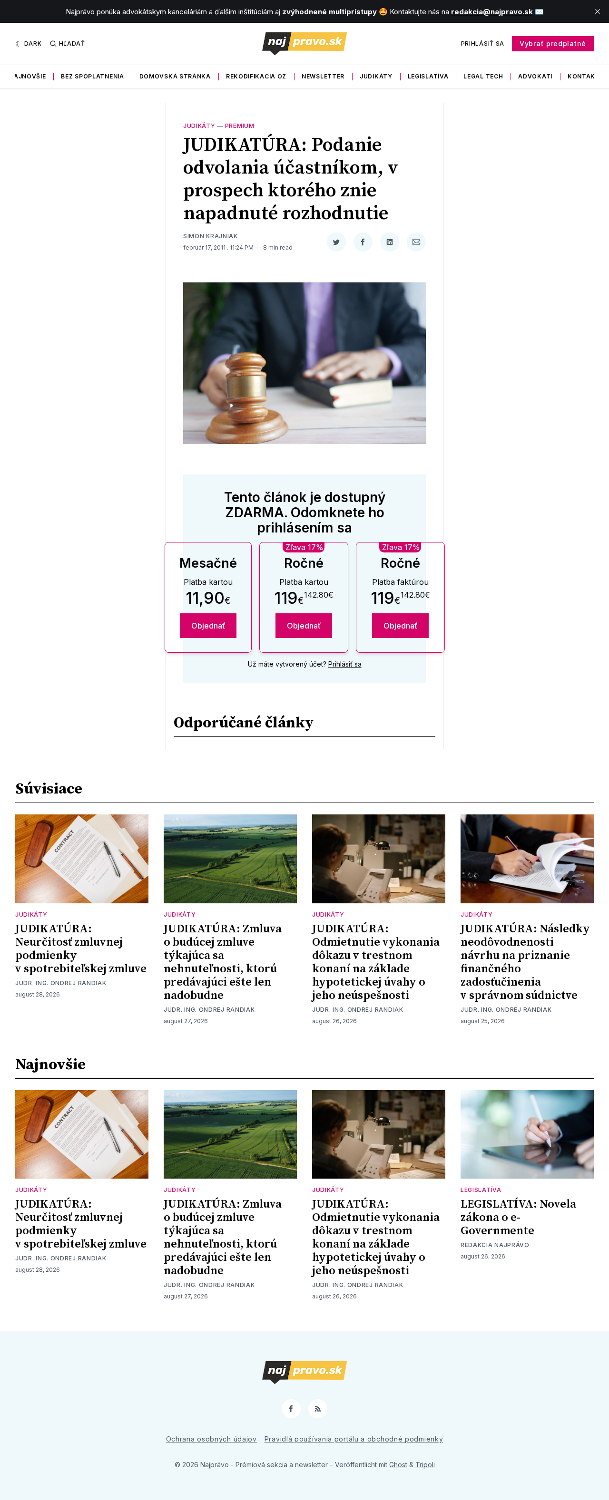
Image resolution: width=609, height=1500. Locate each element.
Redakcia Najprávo (495, 1244)
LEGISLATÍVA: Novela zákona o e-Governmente (518, 1217)
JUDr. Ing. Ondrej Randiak (61, 983)
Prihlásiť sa (482, 43)
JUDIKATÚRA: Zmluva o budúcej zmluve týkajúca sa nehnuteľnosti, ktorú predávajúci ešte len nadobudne (223, 962)
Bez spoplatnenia (92, 76)
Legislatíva (428, 76)
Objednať (208, 625)
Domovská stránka (175, 76)
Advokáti (535, 76)
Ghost (398, 1465)
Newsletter (323, 76)
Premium (240, 125)
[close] (597, 11)
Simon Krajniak (210, 236)
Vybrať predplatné (553, 43)
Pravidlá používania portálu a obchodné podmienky (354, 1439)
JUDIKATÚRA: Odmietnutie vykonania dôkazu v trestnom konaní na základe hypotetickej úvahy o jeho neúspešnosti (376, 962)
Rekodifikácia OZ (256, 76)
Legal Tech (483, 76)
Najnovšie (27, 76)
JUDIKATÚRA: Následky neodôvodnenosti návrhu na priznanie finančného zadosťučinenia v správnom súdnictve (525, 962)
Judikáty (376, 76)
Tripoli (425, 1465)
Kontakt (584, 76)
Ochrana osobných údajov (211, 1439)
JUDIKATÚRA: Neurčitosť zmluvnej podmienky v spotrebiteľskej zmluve (81, 949)
